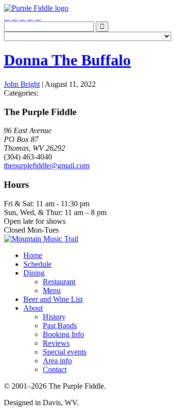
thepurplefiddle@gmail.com (46, 165)
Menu (52, 290)
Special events (65, 352)
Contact (55, 369)
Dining (34, 273)
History (54, 317)
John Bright (22, 84)
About (33, 308)
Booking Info (63, 334)
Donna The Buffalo (67, 60)
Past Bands (60, 325)
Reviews (56, 343)
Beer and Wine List (53, 299)
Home (32, 255)
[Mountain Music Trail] (41, 239)
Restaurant (59, 281)
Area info (57, 360)
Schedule (37, 264)
